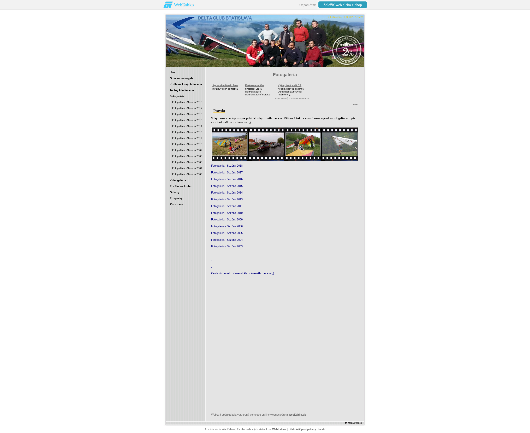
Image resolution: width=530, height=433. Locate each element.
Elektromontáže (254, 85)
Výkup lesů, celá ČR (289, 85)
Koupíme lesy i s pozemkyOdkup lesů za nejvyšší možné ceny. (291, 92)
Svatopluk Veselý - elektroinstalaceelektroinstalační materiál (257, 92)
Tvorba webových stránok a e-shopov (291, 98)
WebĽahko (184, 4)
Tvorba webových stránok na (261, 429)
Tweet (354, 104)
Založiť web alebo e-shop (342, 5)
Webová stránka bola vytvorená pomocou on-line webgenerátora (258, 414)
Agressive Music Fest (225, 85)
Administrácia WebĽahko (220, 429)
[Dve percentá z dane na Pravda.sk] (219, 112)
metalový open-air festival (225, 89)
